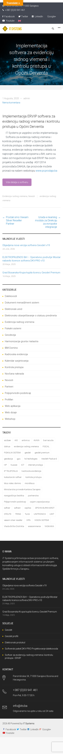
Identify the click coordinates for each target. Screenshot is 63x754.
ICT (22, 465)
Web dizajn (11, 412)
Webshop (10, 418)
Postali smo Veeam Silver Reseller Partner (17, 220)
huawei (14, 465)
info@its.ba (20, 705)
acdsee (7, 440)
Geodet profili (11, 636)
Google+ (51, 16)
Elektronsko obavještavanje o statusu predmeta (31, 315)
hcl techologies (30, 459)
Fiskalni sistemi (13, 328)
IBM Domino (11, 347)
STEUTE (7, 514)
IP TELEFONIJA (11, 471)
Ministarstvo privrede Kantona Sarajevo (22, 489)
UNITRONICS (40, 514)
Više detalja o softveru (17, 182)
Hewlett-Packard (49, 459)
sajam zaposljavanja (40, 502)
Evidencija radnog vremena (14, 196)
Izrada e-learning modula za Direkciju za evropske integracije (46, 222)
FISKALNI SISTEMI (12, 452)
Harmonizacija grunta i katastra (21, 341)
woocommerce (34, 526)
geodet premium (42, 452)
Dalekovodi (11, 296)
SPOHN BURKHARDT (44, 508)
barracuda (48, 440)
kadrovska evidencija (31, 471)
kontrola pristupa (34, 477)
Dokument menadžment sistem (22, 302)
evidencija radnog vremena (26, 446)
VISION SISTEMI (41, 520)
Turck (27, 514)
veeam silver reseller (13, 520)
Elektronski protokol (15, 642)
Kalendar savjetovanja (16, 360)
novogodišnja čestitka (14, 495)
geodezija (8, 459)
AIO (16, 440)
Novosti (31, 196)
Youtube (9, 20)
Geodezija (10, 334)
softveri (17, 508)
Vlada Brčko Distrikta (14, 526)
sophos (28, 508)
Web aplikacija (12, 406)
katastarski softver (13, 477)
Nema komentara (11, 102)
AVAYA (36, 440)
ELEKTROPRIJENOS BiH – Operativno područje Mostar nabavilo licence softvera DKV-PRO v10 (31, 259)
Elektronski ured (13, 309)
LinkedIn (38, 16)
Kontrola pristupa (14, 367)
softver (7, 508)
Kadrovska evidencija (16, 354)
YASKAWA (49, 526)
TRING (18, 514)
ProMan (9, 399)
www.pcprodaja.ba (46, 170)
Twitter (24, 16)
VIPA (28, 520)
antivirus (26, 440)
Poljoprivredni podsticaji (18, 393)
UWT (52, 514)
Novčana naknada (14, 373)
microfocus (30, 483)
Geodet (8, 630)
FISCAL (46, 446)
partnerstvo (33, 495)
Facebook (9, 16)
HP (5, 465)
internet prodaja (35, 465)
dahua (7, 446)
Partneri (9, 386)
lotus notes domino (12, 483)
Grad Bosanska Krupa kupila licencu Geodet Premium (31, 272)
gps (19, 459)
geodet (28, 452)
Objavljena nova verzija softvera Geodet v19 (26, 245)
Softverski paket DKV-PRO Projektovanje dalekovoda (31, 648)
